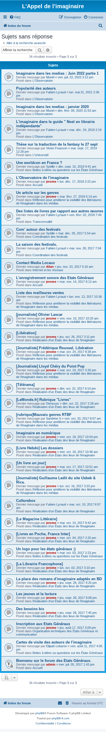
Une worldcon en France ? (39, 163)
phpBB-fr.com (60, 718)
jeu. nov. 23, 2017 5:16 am (75, 266)
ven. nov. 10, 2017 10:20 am (79, 318)
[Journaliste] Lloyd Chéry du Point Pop (50, 366)
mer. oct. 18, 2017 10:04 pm (79, 437)
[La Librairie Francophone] (39, 564)
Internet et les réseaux (48, 270)
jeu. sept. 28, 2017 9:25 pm (78, 582)
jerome (51, 181)
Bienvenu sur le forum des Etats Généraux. (53, 660)
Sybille (50, 166)
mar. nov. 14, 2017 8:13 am (78, 281)
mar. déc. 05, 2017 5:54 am (77, 233)
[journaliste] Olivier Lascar (39, 314)
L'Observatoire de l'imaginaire (42, 178)
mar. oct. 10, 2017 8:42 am (78, 522)
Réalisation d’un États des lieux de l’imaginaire (64, 340)
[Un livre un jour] (31, 463)
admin (50, 664)
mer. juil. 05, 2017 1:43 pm (76, 664)
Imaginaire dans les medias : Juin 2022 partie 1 (57, 73)
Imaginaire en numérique (38, 433)
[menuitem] (15, 17)
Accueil (37, 185)
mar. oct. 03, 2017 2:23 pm (78, 552)
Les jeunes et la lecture (36, 594)
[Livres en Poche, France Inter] (43, 534)
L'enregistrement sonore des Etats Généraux (55, 278)
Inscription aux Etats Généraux (43, 624)
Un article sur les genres (37, 193)
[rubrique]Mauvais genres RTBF (44, 415)
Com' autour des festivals (38, 229)
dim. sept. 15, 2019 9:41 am (77, 166)
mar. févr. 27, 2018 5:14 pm (78, 196)
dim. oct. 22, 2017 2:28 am (80, 403)
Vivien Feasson (56, 148)
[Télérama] (25, 385)
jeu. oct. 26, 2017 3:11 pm (77, 336)
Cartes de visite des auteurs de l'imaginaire (54, 642)
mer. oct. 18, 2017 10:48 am (79, 452)
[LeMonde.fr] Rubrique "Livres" (43, 400)
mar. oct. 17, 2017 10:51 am (79, 466)
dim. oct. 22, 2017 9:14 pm (78, 388)
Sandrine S (53, 418)
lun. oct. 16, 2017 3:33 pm (77, 486)
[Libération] (26, 333)
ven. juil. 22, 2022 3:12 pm (75, 77)
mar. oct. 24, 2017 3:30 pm (78, 370)
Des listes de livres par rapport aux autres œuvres (59, 211)
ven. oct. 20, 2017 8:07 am (82, 418)
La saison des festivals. (36, 244)
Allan (50, 266)
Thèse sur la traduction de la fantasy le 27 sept (57, 144)
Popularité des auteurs (36, 88)
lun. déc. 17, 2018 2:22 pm (78, 181)
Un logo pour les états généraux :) (45, 549)
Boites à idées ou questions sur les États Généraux (68, 170)
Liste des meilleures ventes (40, 293)
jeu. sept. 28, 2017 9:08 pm (78, 597)
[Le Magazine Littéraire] (36, 519)
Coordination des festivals (50, 236)
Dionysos (52, 403)
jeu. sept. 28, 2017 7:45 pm (78, 612)
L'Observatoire (43, 80)
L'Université (41, 155)
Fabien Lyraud (56, 92)
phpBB (39, 713)
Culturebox (25, 500)
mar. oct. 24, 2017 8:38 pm (78, 351)
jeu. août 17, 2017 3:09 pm (78, 627)
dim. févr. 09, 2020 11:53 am (77, 110)
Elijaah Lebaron (56, 646)
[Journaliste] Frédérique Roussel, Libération (54, 348)
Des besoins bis (30, 609)
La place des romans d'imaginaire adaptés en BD (59, 579)
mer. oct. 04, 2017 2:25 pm (78, 537)
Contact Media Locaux (35, 263)
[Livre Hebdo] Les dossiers (39, 448)
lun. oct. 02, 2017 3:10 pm (77, 567)
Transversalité (42, 221)
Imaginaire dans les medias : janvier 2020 (52, 107)
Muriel (50, 77)
